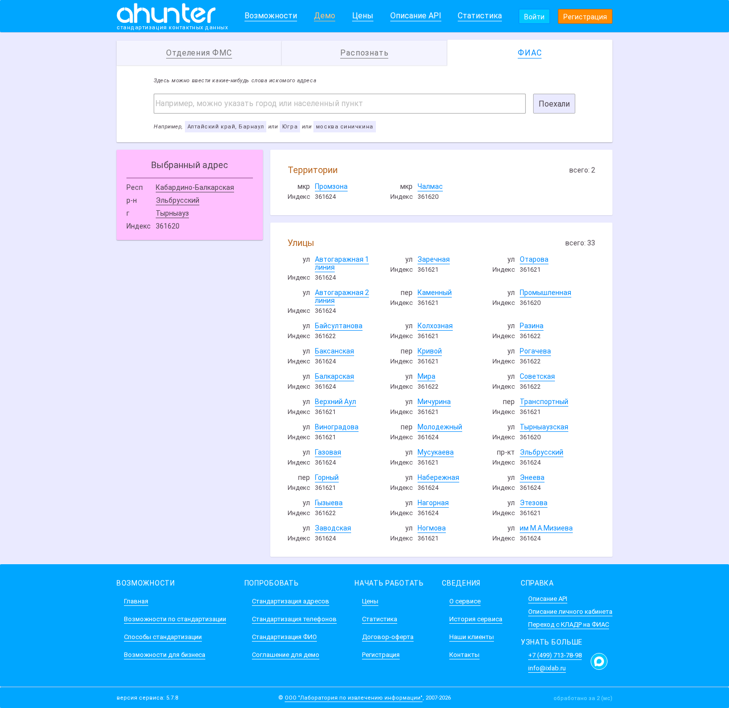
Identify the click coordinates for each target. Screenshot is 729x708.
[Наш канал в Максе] (599, 661)
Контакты (464, 654)
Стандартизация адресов (290, 601)
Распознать (364, 53)
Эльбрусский (177, 200)
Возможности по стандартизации (175, 619)
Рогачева (535, 351)
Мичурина (434, 402)
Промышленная (545, 292)
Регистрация (585, 17)
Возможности (270, 15)
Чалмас (430, 186)
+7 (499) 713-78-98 (555, 655)
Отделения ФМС (199, 53)
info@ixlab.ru (547, 668)
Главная (136, 601)
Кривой (430, 351)
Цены (362, 15)
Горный (327, 477)
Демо (324, 15)
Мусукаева (436, 452)
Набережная (438, 477)
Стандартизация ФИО (284, 637)
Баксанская (334, 351)
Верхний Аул (335, 402)
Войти (534, 17)
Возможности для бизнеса (164, 654)
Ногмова (432, 528)
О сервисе (465, 601)
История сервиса (475, 619)
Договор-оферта (388, 637)
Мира (426, 376)
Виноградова (337, 427)
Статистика (480, 15)
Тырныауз (172, 213)
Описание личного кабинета (570, 611)
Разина (532, 326)
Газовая (328, 452)
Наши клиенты (471, 637)
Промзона (331, 186)
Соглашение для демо (285, 654)
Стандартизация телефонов (294, 619)
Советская (537, 376)
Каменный (435, 292)
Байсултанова (339, 326)
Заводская (333, 528)
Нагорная (433, 503)
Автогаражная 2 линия (342, 296)
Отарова (534, 259)
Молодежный (440, 427)
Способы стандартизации (163, 637)
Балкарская (334, 376)
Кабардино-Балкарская (195, 187)
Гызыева (329, 503)
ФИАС (530, 53)
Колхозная (435, 326)
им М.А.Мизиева (546, 528)
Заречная (434, 259)
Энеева (532, 477)
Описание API (415, 15)
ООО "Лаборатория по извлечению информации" (354, 698)
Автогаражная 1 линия (342, 263)
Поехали (554, 104)
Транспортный (544, 402)
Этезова (533, 503)
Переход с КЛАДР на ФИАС (568, 624)
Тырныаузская (544, 427)
